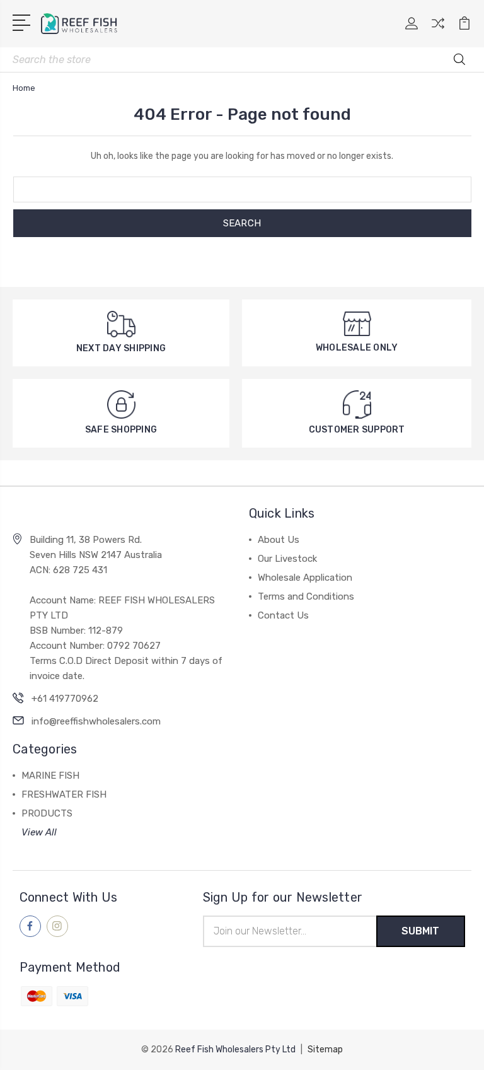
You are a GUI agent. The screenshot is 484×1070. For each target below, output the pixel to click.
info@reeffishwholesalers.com (96, 721)
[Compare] (438, 30)
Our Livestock (287, 558)
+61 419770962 (65, 698)
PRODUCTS (46, 813)
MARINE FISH (50, 775)
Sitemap (325, 1049)
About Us (278, 539)
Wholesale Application (305, 577)
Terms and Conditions (306, 596)
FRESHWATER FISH (64, 794)
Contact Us (283, 615)
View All (39, 832)
